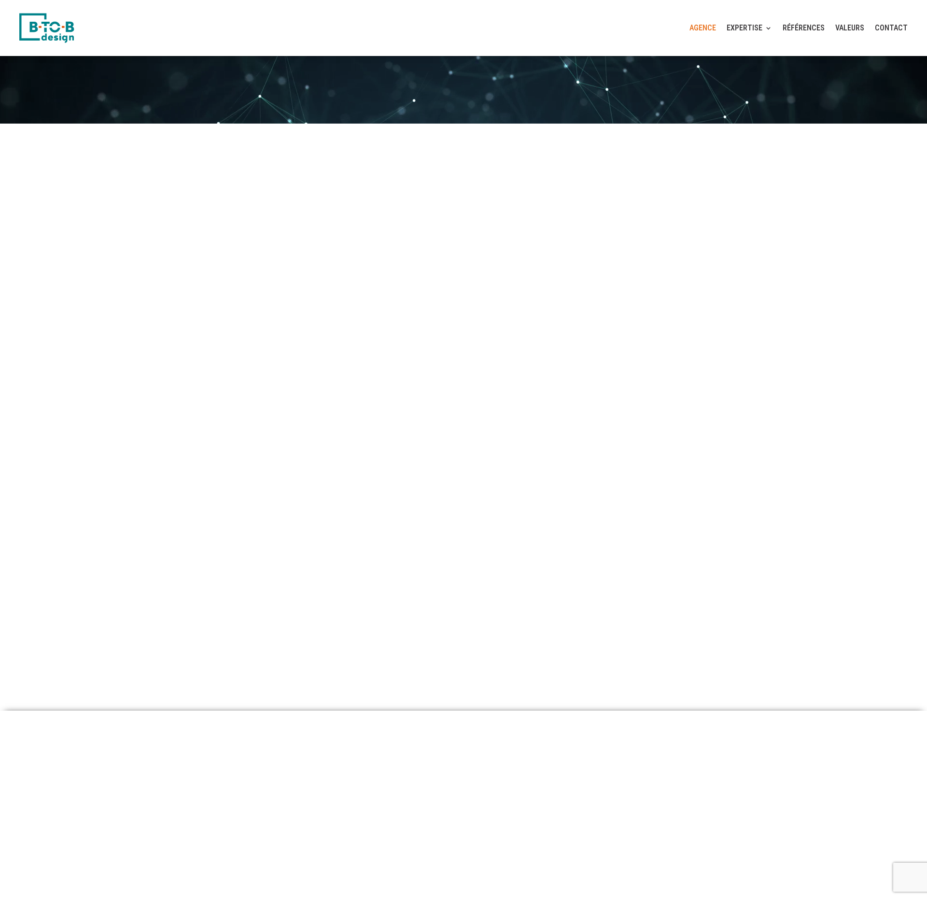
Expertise (744, 27)
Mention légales (70, 852)
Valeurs (849, 27)
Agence (702, 27)
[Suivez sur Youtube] (728, 803)
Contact (891, 27)
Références (804, 27)
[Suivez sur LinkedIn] (702, 803)
